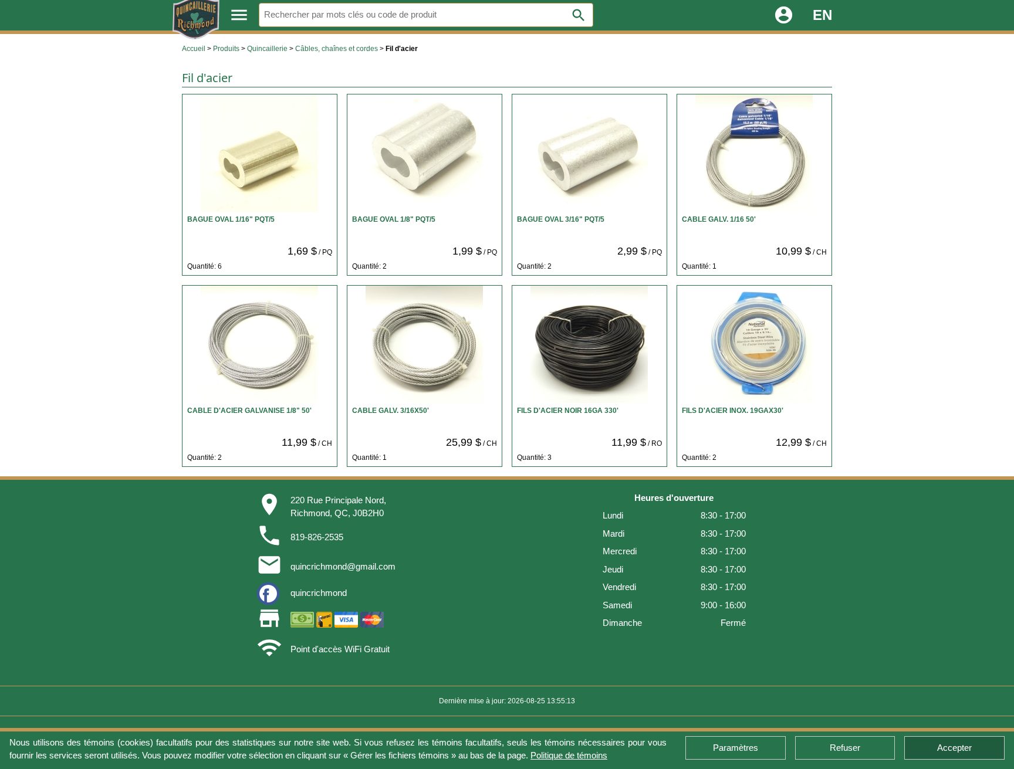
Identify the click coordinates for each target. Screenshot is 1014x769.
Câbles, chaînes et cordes (336, 49)
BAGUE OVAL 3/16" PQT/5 (560, 219)
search (578, 15)
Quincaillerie (267, 49)
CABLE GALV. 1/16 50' (719, 219)
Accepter (954, 748)
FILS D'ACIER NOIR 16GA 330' (567, 410)
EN (822, 15)
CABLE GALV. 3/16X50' (390, 410)
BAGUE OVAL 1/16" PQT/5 (231, 219)
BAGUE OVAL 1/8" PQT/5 (393, 219)
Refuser (845, 748)
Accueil (193, 49)
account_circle (783, 15)
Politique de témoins (568, 755)
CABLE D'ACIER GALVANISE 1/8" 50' (249, 410)
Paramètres (735, 748)
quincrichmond (318, 593)
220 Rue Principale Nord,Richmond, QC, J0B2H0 (338, 507)
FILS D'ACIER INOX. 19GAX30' (732, 410)
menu (239, 15)
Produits (226, 49)
